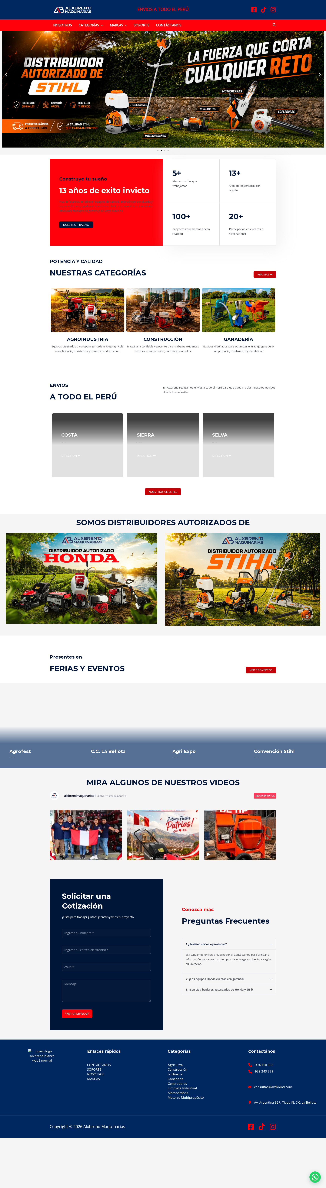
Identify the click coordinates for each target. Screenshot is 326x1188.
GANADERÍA (238, 339)
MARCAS (116, 25)
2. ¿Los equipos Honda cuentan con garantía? (215, 979)
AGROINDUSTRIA (87, 339)
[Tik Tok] (261, 1126)
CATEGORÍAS (89, 25)
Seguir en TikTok (265, 795)
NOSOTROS (62, 25)
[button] (101, 25)
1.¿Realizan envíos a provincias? (206, 944)
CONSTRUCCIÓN (163, 339)
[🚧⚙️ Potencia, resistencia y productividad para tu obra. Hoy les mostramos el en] (240, 835)
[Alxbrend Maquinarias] (72, 9)
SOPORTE (141, 25)
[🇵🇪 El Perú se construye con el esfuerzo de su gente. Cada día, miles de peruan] (163, 835)
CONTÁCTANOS (168, 25)
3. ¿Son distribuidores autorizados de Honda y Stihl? (219, 989)
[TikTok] (264, 10)
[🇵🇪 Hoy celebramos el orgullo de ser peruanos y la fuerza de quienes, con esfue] (86, 835)
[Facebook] (254, 10)
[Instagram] (273, 10)
